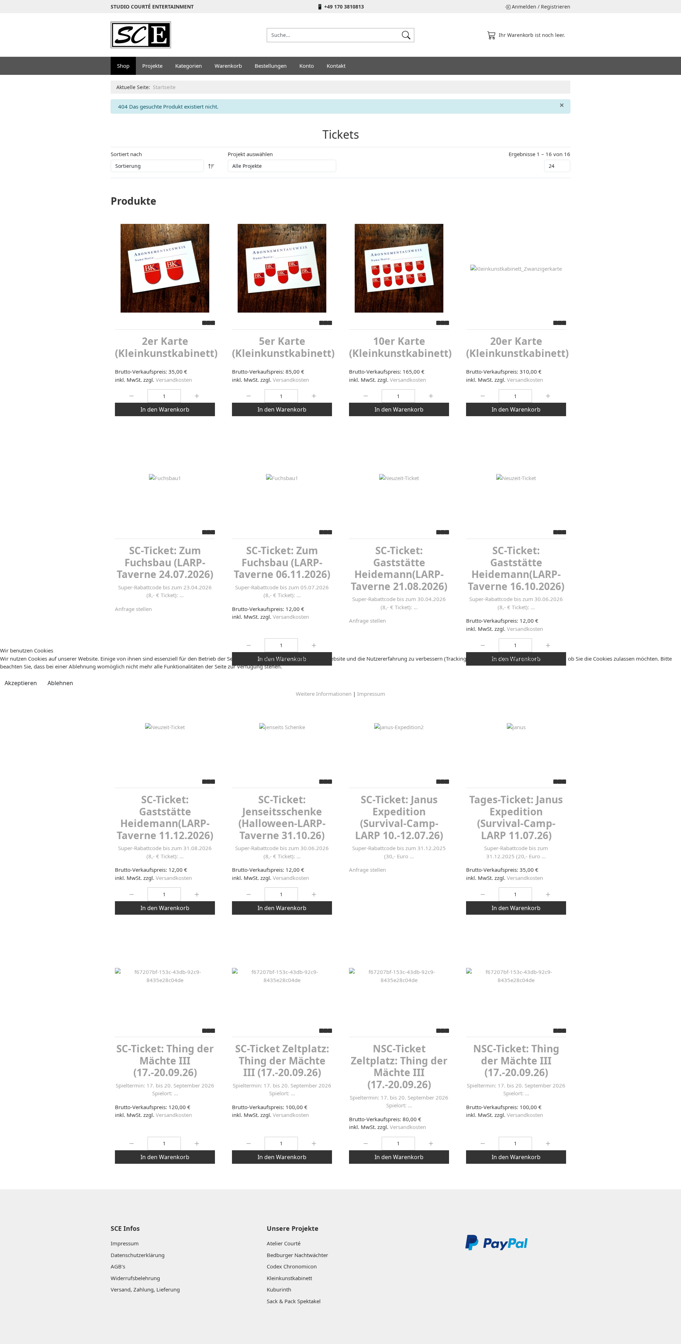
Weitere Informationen (323, 693)
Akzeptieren (21, 683)
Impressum (371, 693)
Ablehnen (60, 683)
